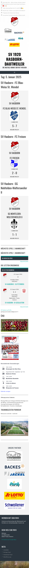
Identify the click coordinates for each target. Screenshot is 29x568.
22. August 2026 (14, 289)
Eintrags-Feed (7, 552)
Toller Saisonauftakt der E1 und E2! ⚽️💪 (13, 8)
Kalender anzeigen (5, 391)
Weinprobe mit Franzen (12, 388)
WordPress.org (7, 557)
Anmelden (6, 550)
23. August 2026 (18, 274)
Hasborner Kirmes (11, 374)
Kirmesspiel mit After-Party (13, 369)
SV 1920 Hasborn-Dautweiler (14, 59)
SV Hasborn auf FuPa (6, 310)
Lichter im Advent (11, 383)
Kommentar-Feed (7, 554)
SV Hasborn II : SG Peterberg (14, 284)
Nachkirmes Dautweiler (12, 378)
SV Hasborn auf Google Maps (9, 539)
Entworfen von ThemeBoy (7, 563)
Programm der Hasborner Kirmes (11, 13)
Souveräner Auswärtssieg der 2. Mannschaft (14, 15)
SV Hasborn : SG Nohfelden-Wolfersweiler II (14, 187)
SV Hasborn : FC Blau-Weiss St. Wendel (12, 84)
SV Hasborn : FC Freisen (13, 136)
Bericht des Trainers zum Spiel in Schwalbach (14, 10)
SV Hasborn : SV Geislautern (14, 302)
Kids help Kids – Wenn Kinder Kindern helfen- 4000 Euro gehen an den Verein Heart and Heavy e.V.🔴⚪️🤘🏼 (13, 4)
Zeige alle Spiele (24, 261)
